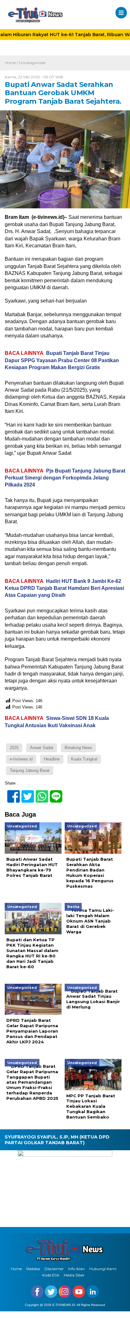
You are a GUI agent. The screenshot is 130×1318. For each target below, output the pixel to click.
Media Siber (74, 1275)
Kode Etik (50, 1275)
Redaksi (33, 1268)
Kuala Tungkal (84, 759)
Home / (12, 62)
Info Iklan (76, 1268)
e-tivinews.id (21, 759)
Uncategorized (32, 62)
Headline (52, 759)
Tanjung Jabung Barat (30, 770)
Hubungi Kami (102, 1268)
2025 (14, 747)
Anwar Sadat (41, 747)
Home (16, 1268)
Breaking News (78, 747)
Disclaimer (54, 1268)
